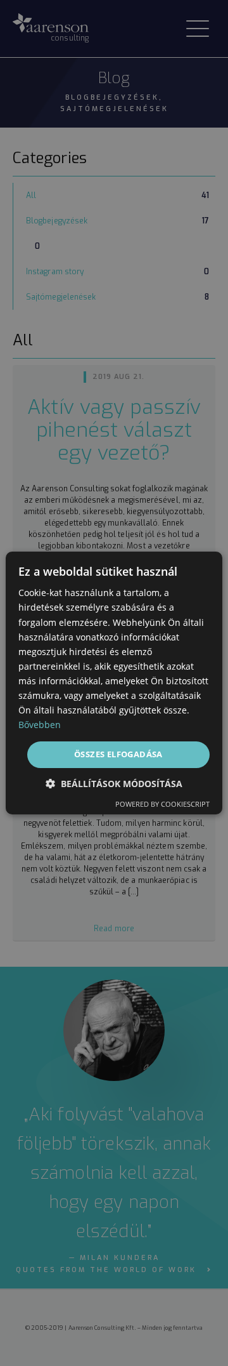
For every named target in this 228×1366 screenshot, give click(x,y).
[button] (114, 784)
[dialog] (114, 683)
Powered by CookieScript (162, 804)
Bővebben (39, 725)
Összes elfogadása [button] (118, 754)
